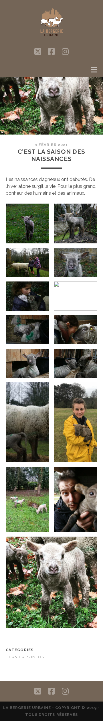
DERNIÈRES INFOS (25, 657)
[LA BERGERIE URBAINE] (51, 38)
